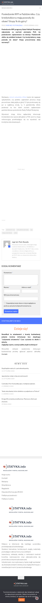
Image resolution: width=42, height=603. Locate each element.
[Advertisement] (21, 70)
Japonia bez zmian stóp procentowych (15, 376)
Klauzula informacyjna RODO (12, 492)
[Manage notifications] (37, 598)
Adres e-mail (27, 287)
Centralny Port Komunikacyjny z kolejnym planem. (18, 384)
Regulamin (5, 488)
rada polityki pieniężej (22, 230)
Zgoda (21, 600)
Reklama (5, 481)
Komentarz (8, 272)
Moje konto (6, 475)
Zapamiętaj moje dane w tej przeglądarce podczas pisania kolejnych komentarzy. (20, 304)
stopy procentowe (7, 233)
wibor (15, 233)
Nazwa (6, 287)
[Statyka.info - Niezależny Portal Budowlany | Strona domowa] (10, 3)
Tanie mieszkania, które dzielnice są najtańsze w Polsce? (20, 391)
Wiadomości (7, 8)
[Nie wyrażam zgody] (39, 596)
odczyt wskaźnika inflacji (17, 97)
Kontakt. (5, 354)
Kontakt (5, 478)
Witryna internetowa (11, 295)
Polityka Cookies (8, 499)
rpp (31, 230)
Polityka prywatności (9, 495)
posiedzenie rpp (10, 230)
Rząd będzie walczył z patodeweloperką (15, 368)
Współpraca (6, 485)
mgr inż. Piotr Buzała (14, 25)
